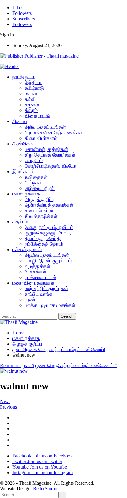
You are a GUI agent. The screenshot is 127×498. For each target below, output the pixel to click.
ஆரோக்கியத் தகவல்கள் (49, 205)
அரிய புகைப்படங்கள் (45, 127)
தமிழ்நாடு (34, 88)
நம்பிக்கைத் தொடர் (44, 244)
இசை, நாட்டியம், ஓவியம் (49, 227)
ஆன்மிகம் (22, 143)
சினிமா (19, 121)
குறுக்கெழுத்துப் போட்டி (48, 232)
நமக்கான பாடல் (40, 277)
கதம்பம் (20, 221)
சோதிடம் (34, 160)
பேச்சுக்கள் (36, 271)
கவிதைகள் (36, 177)
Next (5, 401)
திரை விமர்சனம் (41, 138)
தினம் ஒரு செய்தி (43, 238)
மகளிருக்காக (26, 193)
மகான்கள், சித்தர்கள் (46, 149)
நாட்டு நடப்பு (24, 76)
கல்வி (30, 99)
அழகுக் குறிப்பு (39, 199)
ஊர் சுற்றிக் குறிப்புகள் (46, 288)
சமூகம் (32, 104)
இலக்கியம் (23, 171)
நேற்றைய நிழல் (40, 188)
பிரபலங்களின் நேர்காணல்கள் (54, 132)
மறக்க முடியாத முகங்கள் (50, 305)
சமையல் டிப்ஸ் (39, 210)
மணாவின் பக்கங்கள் (33, 282)
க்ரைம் (31, 110)
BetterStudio (45, 488)
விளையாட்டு (37, 115)
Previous (8, 407)
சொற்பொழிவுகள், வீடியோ (50, 166)
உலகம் (31, 93)
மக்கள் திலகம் (27, 249)
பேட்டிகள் (34, 182)
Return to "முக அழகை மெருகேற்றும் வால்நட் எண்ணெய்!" (58, 365)
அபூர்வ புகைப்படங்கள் (47, 255)
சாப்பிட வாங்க (39, 294)
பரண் (30, 299)
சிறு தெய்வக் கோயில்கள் (50, 154)
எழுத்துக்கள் (38, 266)
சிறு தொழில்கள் (41, 216)
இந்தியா (33, 82)
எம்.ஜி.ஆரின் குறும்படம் (48, 260)
